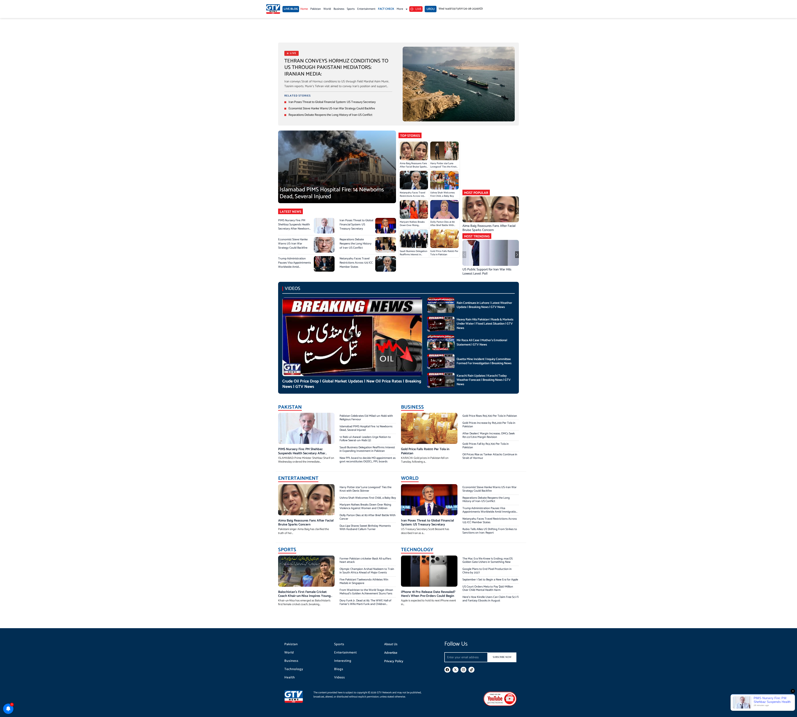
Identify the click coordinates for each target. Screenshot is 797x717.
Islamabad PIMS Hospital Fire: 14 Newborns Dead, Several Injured (332, 193)
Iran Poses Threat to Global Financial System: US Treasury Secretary (332, 102)
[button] (517, 211)
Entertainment (366, 9)
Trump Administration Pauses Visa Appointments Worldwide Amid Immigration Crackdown (294, 265)
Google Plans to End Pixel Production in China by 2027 (487, 571)
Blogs (338, 669)
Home (304, 9)
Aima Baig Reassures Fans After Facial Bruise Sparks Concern (413, 166)
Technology (293, 669)
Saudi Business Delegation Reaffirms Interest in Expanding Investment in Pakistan (413, 256)
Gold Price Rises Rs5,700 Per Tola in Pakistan (489, 416)
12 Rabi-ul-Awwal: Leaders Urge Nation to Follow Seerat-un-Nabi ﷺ (365, 439)
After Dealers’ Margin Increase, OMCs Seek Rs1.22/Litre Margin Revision (488, 435)
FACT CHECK (386, 9)
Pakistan (315, 9)
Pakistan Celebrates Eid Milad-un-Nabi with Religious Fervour (366, 418)
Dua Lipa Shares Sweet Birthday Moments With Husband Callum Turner (365, 528)
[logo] (273, 9)
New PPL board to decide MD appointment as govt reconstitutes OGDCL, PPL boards (368, 460)
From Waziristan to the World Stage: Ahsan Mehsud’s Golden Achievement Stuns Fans (366, 592)
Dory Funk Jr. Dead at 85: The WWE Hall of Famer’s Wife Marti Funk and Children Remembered (365, 604)
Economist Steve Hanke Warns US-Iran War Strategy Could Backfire (331, 108)
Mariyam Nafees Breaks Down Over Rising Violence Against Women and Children (413, 227)
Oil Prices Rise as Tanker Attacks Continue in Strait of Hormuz (489, 456)
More (400, 9)
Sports (351, 9)
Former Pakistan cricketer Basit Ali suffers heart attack (365, 560)
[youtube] (500, 698)
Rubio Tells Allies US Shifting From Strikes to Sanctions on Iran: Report (489, 531)
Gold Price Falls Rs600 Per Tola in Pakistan (444, 253)
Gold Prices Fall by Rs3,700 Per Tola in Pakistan (485, 446)
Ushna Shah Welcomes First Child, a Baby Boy (442, 194)
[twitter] (455, 670)
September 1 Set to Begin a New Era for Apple (490, 579)
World (327, 9)
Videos (339, 677)
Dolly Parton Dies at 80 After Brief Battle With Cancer (442, 225)
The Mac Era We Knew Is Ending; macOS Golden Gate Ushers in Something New (487, 560)
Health (289, 677)
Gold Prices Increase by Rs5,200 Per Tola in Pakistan (488, 425)
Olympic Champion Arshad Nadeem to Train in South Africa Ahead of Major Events (367, 571)
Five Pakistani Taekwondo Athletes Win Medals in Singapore (364, 581)
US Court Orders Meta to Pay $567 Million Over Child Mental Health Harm (487, 588)
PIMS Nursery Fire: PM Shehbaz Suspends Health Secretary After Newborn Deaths (294, 226)
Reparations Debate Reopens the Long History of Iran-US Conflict (330, 114)
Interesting (342, 661)
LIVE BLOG (291, 9)
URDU (431, 9)
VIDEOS (292, 288)
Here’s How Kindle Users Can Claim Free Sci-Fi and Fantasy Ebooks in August (490, 599)
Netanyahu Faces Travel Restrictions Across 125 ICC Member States (356, 262)
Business (339, 9)
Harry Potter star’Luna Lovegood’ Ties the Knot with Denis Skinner (443, 166)
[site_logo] (296, 696)
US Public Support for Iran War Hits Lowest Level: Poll (486, 271)
